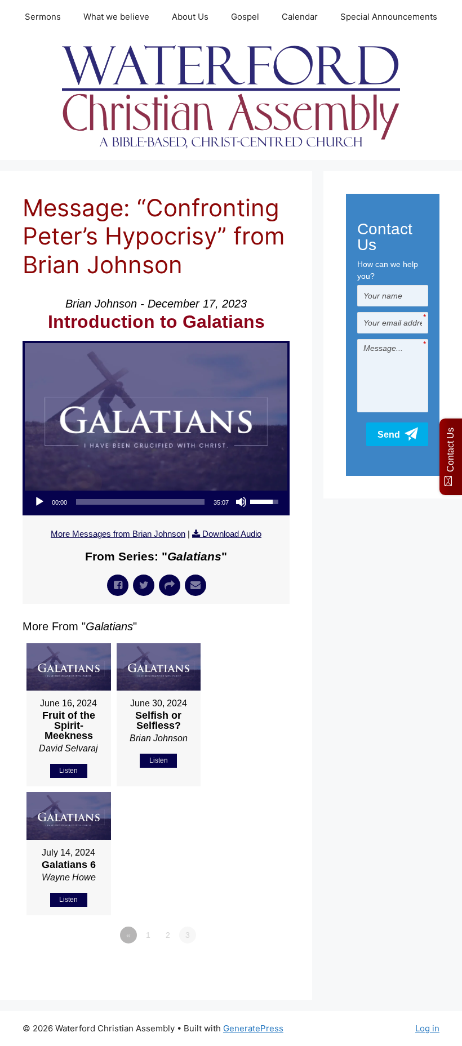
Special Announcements (388, 16)
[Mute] (241, 502)
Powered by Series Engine (248, 966)
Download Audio (231, 533)
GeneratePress (253, 1028)
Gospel (245, 16)
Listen (68, 771)
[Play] (39, 502)
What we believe (116, 16)
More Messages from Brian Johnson (118, 533)
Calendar (300, 16)
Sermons (43, 16)
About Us (190, 16)
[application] (156, 502)
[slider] (140, 502)
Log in (427, 1028)
